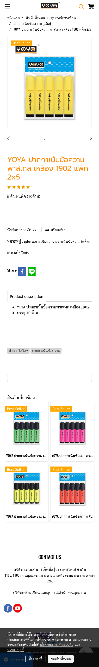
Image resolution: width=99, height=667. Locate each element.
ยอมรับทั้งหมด (61, 659)
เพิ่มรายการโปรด (24, 229)
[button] (80, 6)
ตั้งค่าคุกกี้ (35, 659)
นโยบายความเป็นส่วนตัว (56, 644)
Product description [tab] (26, 296)
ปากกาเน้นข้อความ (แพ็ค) (71, 241)
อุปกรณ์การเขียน (36, 241)
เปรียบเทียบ (57, 229)
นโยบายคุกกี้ (15, 649)
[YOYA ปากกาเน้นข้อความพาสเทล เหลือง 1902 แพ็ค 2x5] (49, 83)
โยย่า (25, 253)
